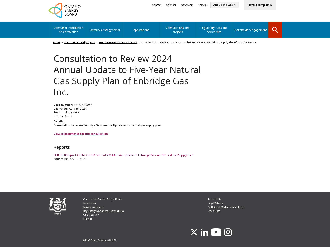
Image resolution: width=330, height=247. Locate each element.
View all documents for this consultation (81, 134)
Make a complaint (93, 207)
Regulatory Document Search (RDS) (103, 211)
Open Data (214, 211)
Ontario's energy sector (105, 30)
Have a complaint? (260, 5)
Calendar (171, 5)
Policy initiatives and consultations (118, 42)
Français (203, 5)
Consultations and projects (177, 30)
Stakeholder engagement (250, 30)
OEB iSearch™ (91, 214)
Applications (141, 30)
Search (275, 29)
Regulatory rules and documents (213, 30)
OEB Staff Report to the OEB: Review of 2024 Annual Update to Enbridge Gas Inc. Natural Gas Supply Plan (123, 155)
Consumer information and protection (68, 30)
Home (56, 42)
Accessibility (214, 199)
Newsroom (187, 5)
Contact (156, 5)
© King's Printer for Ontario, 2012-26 (99, 240)
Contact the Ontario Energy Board (102, 199)
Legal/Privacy (215, 203)
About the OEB (223, 5)
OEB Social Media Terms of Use (226, 207)
